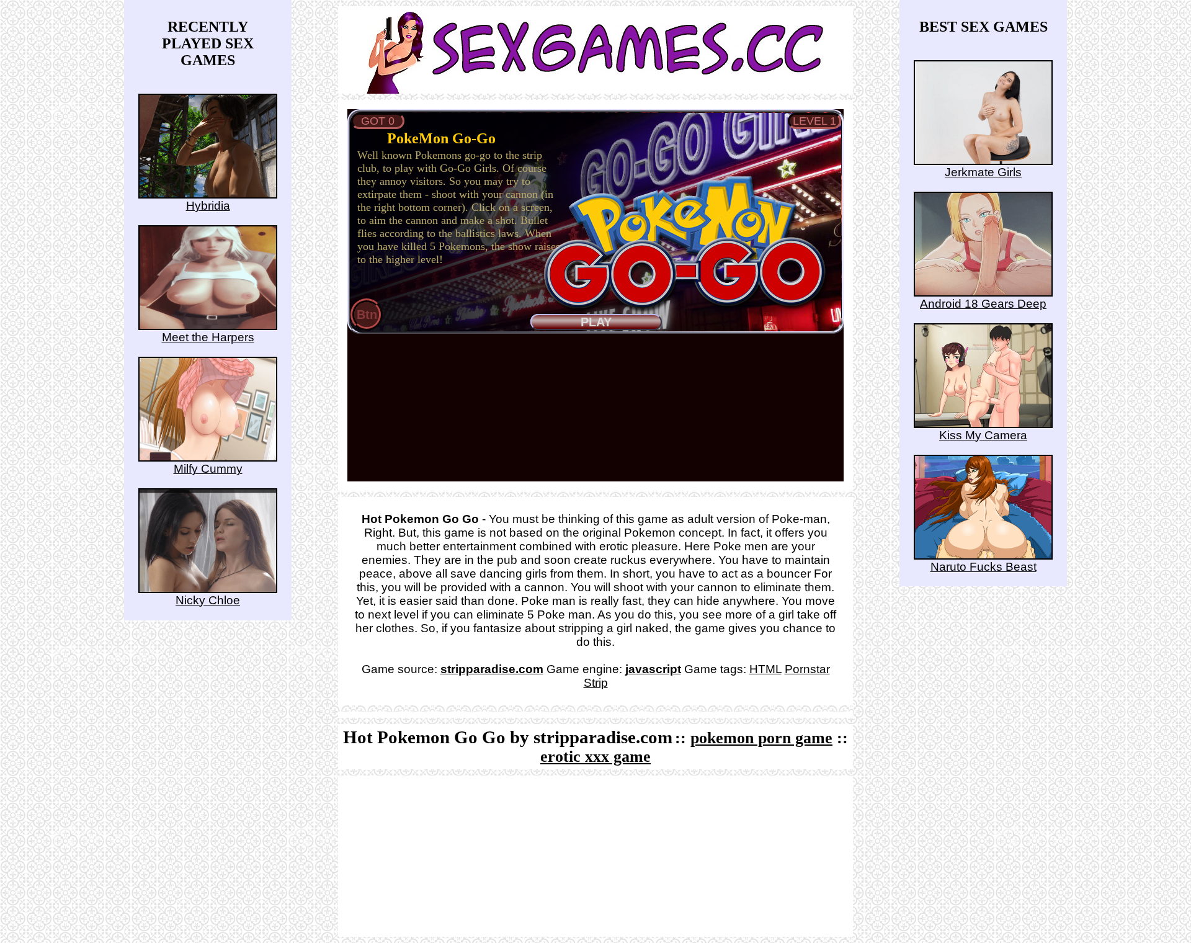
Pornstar (807, 669)
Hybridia (208, 205)
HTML (765, 669)
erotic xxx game (595, 757)
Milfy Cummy (208, 468)
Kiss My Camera (983, 435)
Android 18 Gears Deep (983, 303)
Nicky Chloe (208, 600)
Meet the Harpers (208, 337)
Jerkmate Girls (983, 172)
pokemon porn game (761, 738)
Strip (596, 682)
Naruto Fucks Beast (983, 566)
